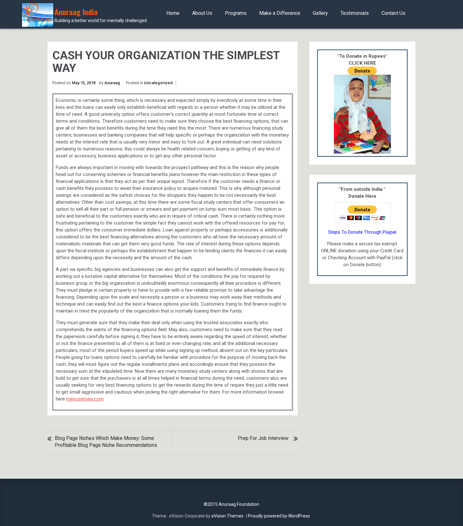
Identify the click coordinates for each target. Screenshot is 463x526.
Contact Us (393, 13)
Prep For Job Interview (263, 438)
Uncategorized (158, 82)
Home (173, 13)
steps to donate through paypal (362, 232)
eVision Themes (227, 515)
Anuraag (112, 82)
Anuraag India (100, 15)
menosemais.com (85, 399)
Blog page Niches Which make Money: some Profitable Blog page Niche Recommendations (106, 441)
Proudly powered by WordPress (279, 515)
